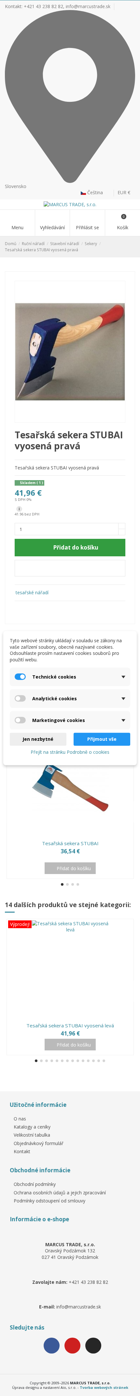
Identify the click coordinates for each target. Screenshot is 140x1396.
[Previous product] (126, 246)
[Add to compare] (70, 568)
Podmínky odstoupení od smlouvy (49, 1201)
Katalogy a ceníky (32, 1127)
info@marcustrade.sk (88, 6)
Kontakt (22, 1151)
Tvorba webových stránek (104, 1387)
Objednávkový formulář (38, 1143)
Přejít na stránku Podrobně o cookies (70, 752)
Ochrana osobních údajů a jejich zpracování (60, 1192)
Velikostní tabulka (32, 1135)
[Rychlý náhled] (74, 834)
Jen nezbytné (37, 739)
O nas (20, 1119)
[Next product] (132, 246)
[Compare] (66, 834)
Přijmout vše (102, 739)
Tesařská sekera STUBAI (70, 843)
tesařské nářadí (32, 592)
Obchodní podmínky (35, 1184)
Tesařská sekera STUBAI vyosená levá (70, 1025)
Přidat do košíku (75, 547)
